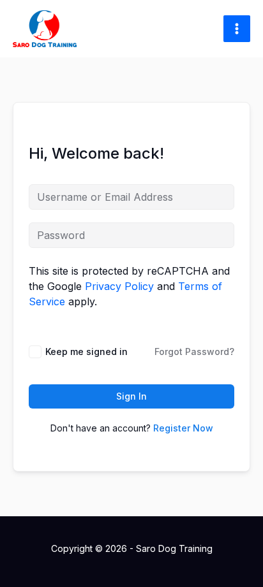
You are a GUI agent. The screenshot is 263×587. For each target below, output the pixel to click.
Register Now (183, 428)
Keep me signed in (86, 351)
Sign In (131, 396)
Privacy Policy (119, 286)
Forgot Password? (194, 351)
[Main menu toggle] (236, 28)
